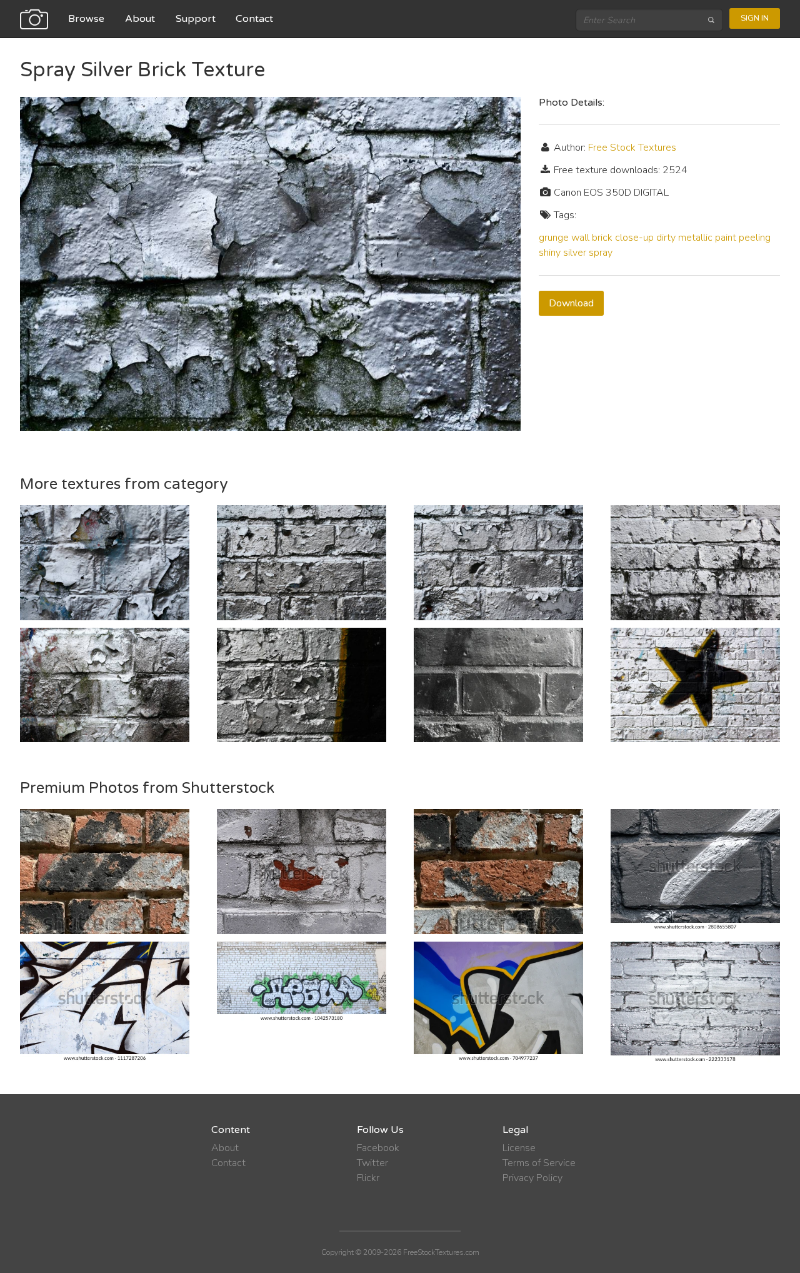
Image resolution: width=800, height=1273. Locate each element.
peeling (755, 237)
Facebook (378, 1148)
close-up (634, 237)
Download (571, 303)
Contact (254, 19)
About (140, 19)
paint (725, 237)
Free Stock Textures (632, 147)
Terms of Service (539, 1163)
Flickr (368, 1178)
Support (196, 19)
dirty (666, 237)
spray (600, 252)
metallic (695, 237)
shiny (550, 252)
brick (602, 237)
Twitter (372, 1163)
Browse (86, 19)
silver (574, 252)
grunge (554, 237)
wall (580, 237)
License (519, 1148)
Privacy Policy (532, 1178)
